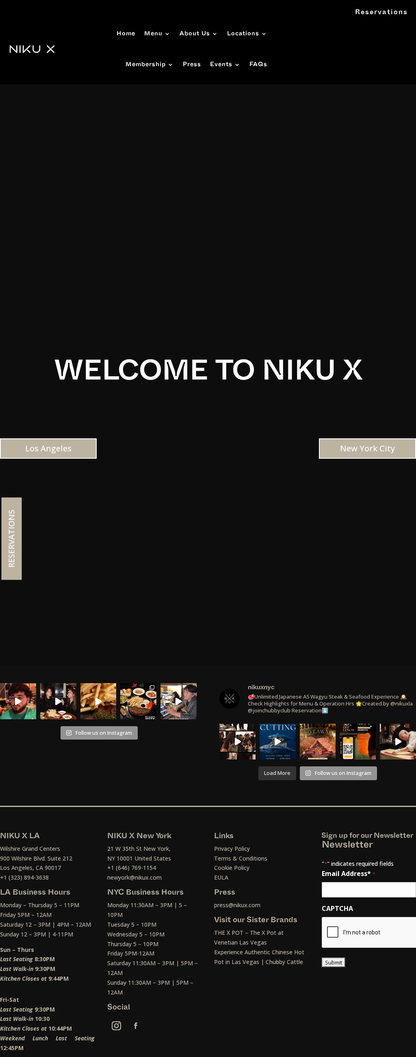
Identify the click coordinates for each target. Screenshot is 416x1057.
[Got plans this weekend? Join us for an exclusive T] (278, 742)
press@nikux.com (237, 905)
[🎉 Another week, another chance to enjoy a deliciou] (318, 742)
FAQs (258, 64)
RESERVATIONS (11, 539)
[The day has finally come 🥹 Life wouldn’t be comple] (18, 701)
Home (126, 33)
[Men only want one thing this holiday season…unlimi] (178, 701)
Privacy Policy (232, 848)
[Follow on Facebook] (135, 1025)
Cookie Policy (231, 867)
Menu (153, 33)
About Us (195, 33)
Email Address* (348, 873)
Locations (243, 33)
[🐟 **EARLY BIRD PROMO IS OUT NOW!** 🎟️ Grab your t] (398, 742)
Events (221, 64)
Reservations (381, 12)
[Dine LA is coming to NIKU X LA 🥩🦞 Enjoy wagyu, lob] (58, 701)
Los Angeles (48, 448)
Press (192, 64)
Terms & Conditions (240, 858)
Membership (146, 64)
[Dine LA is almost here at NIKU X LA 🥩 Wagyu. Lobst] (138, 701)
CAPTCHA (337, 908)
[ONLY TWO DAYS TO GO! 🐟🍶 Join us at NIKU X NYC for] (237, 742)
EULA (221, 877)
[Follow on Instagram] (116, 1025)
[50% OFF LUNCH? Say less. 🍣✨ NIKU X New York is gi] (358, 742)
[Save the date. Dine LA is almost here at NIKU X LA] (98, 701)
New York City (367, 448)
